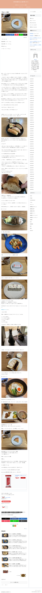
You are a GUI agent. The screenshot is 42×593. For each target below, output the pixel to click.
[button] (25, 35)
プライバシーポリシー (38, 590)
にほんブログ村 (7, 497)
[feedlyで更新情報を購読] (13, 526)
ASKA (6, 513)
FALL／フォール (32, 20)
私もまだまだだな (33, 22)
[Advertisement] (14, 62)
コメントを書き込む (14, 582)
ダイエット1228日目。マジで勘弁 (35, 44)
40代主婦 (3, 513)
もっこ (35, 59)
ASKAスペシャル (10, 513)
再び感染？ (32, 33)
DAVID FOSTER (15, 513)
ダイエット (19, 513)
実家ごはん (32, 18)
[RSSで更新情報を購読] (15, 526)
